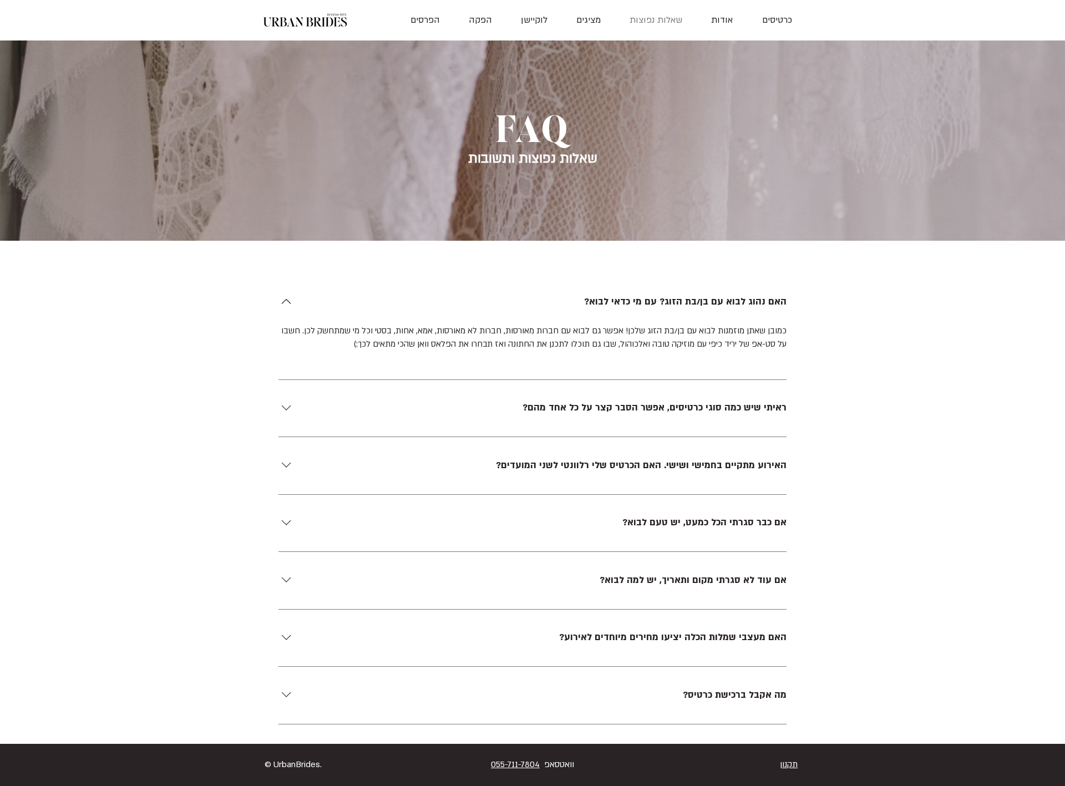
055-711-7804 (515, 764)
